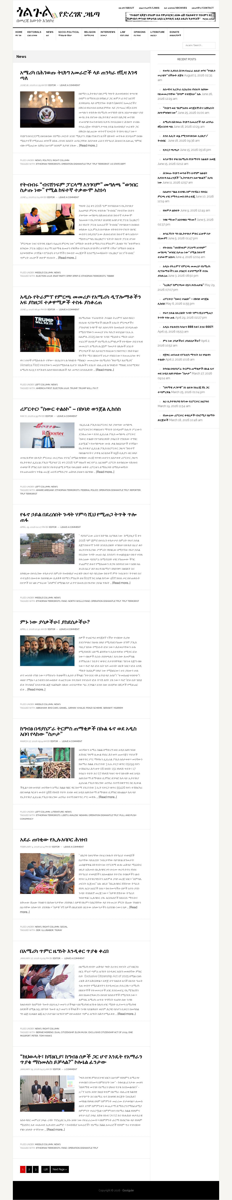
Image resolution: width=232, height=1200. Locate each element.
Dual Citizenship (64, 1032)
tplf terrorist (100, 164)
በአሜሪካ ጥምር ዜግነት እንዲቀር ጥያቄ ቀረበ (64, 951)
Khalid (81, 708)
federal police (89, 490)
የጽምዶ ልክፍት (171, 210)
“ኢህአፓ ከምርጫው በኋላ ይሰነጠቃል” (183, 285)
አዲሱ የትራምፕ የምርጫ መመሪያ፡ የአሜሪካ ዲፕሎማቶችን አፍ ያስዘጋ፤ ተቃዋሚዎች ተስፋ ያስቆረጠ (80, 299)
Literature (57, 812)
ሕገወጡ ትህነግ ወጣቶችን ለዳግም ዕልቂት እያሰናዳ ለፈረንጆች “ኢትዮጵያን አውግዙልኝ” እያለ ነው (185, 177)
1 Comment (71, 1069)
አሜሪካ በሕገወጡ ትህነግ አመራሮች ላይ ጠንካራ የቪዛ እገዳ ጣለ (78, 75)
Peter (35, 1035)
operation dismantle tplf (76, 164)
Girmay (72, 708)
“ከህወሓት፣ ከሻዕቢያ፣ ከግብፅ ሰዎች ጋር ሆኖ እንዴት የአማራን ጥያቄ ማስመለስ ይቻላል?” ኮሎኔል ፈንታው (81, 1059)
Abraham (41, 708)
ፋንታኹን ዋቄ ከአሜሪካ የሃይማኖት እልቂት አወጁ (189, 159)
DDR (38, 930)
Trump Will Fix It (88, 388)
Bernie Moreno (44, 1032)
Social (64, 926)
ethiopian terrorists (48, 164)
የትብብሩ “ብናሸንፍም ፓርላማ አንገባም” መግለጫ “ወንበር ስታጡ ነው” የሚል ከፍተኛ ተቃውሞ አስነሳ (79, 187)
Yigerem (118, 708)
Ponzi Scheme (94, 708)
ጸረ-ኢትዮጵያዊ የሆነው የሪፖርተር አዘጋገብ (186, 401)
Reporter (135, 490)
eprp (69, 276)
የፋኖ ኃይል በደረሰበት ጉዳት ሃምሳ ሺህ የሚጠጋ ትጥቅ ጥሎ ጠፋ (78, 517)
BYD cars (53, 708)
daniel (63, 708)
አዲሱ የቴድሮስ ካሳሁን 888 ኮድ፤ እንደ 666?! (188, 327)
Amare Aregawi (45, 490)
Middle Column (44, 272)
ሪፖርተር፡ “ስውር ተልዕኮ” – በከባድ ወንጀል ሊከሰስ (70, 409)
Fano (64, 601)
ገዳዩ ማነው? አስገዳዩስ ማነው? (179, 219)
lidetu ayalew (69, 815)
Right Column (61, 160)
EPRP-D (76, 276)
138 (46, 1169)
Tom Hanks (45, 1035)
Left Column (42, 384)
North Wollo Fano (79, 601)
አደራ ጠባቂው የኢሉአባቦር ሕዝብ (53, 839)
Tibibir (110, 276)
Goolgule (58, 15)
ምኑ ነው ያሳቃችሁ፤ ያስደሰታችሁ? (55, 622)
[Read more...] (88, 145)
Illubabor (47, 930)
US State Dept (118, 164)
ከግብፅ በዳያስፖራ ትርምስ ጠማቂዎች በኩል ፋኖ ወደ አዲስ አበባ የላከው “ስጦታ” (78, 731)
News (38, 160)
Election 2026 (44, 276)
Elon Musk (81, 1032)
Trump (73, 388)
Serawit (107, 708)
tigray (58, 930)
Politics (47, 160)
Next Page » (60, 1169)
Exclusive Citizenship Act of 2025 (107, 1032)
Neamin (83, 815)
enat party (59, 276)
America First (44, 388)
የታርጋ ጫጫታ (171, 150)
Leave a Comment (70, 85)
